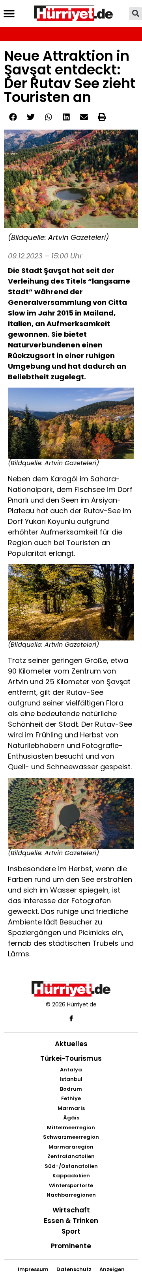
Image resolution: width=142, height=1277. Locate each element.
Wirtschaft (71, 1210)
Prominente (71, 1246)
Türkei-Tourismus (71, 1058)
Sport (71, 1231)
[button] (9, 13)
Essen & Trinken (71, 1220)
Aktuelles (71, 1044)
